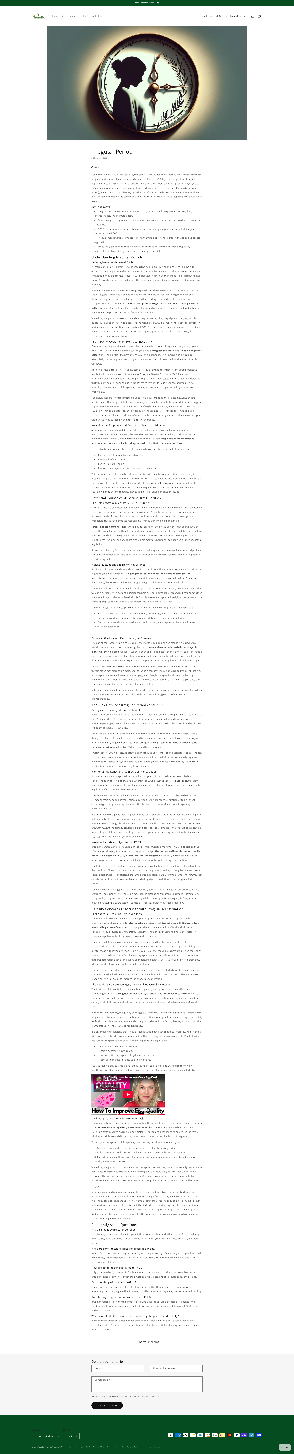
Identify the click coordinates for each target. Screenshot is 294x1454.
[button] (245, 16)
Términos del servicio (115, 1447)
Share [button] (97, 167)
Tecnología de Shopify (53, 1447)
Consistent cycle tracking (142, 303)
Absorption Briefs (126, 415)
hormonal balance (169, 679)
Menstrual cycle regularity (112, 1127)
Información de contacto (153, 1447)
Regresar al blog (149, 1342)
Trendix (41, 1447)
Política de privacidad (95, 1447)
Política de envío (134, 1447)
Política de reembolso (74, 1447)
